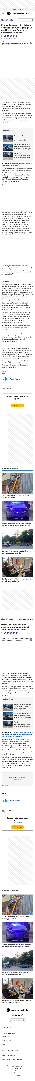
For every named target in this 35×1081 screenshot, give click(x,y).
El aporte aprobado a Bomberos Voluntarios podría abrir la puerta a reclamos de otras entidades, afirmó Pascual (17, 734)
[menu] (3, 13)
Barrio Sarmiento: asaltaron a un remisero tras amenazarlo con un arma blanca (16, 328)
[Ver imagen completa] (31, 43)
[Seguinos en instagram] (19, 1015)
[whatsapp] (5, 36)
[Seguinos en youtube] (13, 1015)
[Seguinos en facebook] (22, 1015)
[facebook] (8, 36)
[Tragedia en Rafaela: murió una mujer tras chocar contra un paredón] (8, 138)
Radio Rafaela (15, 379)
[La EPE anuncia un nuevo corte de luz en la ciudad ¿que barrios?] (17, 483)
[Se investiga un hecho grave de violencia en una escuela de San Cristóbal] (17, 539)
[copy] (17, 36)
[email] (14, 36)
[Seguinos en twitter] (16, 1015)
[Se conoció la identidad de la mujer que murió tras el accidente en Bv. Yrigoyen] (8, 147)
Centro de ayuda (17, 1068)
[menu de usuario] (32, 13)
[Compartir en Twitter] (11, 36)
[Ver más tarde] (2, 36)
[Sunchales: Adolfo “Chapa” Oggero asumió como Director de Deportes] (17, 567)
